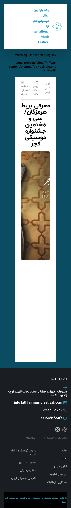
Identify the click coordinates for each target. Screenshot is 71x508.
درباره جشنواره (58, 474)
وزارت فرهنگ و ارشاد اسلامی (23, 453)
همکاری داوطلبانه (57, 482)
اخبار (64, 459)
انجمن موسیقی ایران (23, 478)
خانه (48, 84)
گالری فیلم (60, 467)
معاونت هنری (27, 463)
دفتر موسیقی (28, 470)
